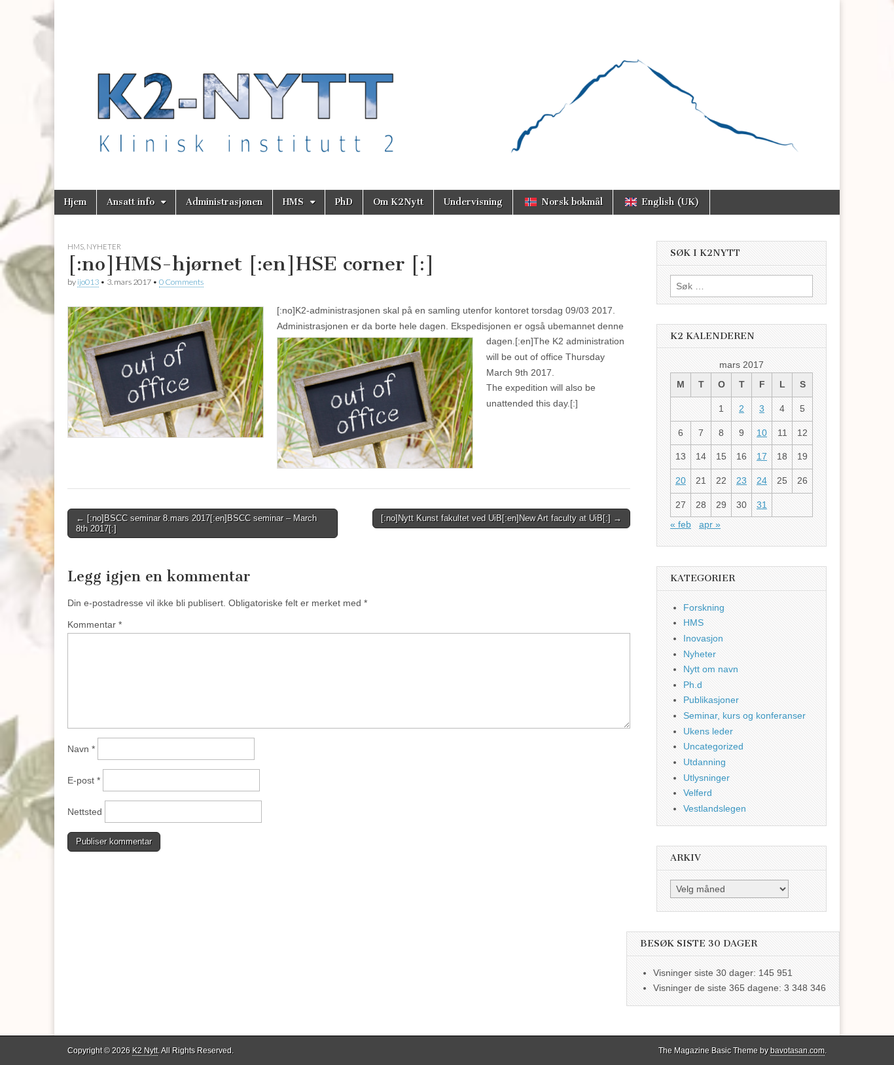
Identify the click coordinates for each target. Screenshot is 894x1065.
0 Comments (181, 282)
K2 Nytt (145, 1050)
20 (680, 480)
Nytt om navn (710, 669)
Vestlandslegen (714, 808)
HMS (293, 202)
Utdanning (704, 762)
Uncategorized (713, 746)
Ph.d (692, 684)
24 (762, 480)
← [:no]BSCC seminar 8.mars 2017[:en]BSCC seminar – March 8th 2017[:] (196, 523)
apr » (710, 524)
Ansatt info (130, 202)
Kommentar (94, 624)
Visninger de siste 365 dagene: (718, 988)
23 (741, 480)
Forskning (703, 607)
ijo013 (88, 282)
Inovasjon (703, 638)
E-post (83, 780)
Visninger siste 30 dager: (706, 972)
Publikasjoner (711, 700)
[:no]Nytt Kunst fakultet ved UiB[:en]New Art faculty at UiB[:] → (501, 518)
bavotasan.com (797, 1050)
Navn (81, 749)
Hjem (75, 202)
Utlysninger (706, 777)
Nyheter (103, 246)
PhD (344, 202)
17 (762, 456)
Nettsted (84, 811)
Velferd (697, 792)
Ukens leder (708, 731)
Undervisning (473, 202)
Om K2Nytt (398, 202)
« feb (680, 524)
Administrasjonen (224, 202)
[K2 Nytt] (447, 85)
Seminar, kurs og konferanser (744, 715)
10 (762, 432)
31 (762, 504)
